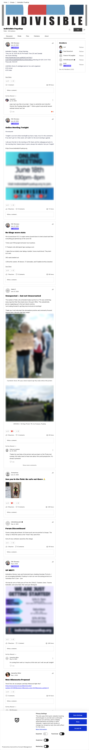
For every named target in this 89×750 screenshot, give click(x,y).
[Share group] (84, 30)
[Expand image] (13, 490)
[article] (30, 77)
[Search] (70, 29)
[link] (9, 36)
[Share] (53, 43)
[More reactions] (12, 81)
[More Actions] (53, 100)
